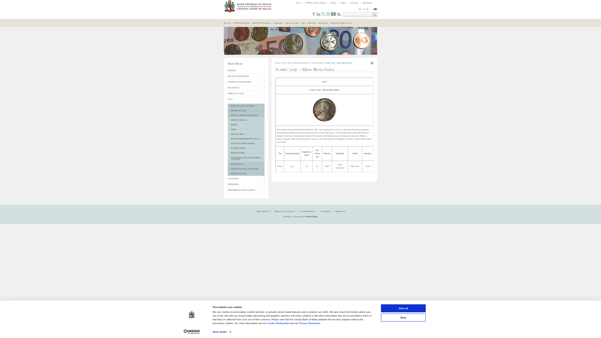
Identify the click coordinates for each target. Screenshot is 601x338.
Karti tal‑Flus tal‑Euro (242, 106)
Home (298, 2)
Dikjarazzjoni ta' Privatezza (284, 211)
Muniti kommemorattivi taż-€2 (245, 139)
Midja (343, 2)
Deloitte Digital (312, 216)
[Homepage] (247, 12)
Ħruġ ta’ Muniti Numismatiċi (244, 115)
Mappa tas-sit (340, 211)
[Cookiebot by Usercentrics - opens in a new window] (191, 332)
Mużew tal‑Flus (238, 173)
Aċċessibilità (325, 211)
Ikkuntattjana (367, 2)
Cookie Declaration (278, 323)
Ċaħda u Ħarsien (262, 211)
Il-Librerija (354, 2)
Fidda (233, 129)
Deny (403, 317)
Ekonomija (323, 22)
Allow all (403, 308)
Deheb (234, 124)
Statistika (312, 22)
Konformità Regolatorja (340, 22)
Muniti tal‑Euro (238, 110)
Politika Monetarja (242, 22)
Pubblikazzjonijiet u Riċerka (315, 2)
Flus (303, 22)
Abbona (333, 2)
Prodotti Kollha (239, 120)
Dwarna (227, 22)
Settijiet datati (238, 148)
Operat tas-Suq (291, 22)
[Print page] (372, 64)
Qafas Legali (237, 164)
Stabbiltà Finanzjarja (261, 22)
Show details (220, 331)
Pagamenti (278, 22)
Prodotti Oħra (238, 153)
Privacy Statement (309, 323)
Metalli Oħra (237, 134)
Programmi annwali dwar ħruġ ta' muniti (246, 158)
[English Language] (375, 9)
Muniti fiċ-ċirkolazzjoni (242, 143)
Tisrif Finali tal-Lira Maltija (245, 169)
